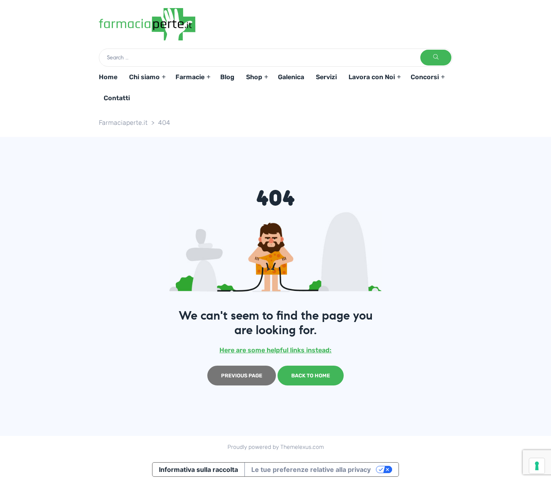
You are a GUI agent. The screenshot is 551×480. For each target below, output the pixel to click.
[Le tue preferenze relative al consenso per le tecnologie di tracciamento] (537, 466)
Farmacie (190, 77)
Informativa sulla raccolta (198, 469)
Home (108, 77)
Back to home (310, 376)
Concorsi (425, 77)
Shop (254, 77)
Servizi (326, 77)
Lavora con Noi (372, 77)
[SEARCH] (435, 57)
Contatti (117, 98)
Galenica (291, 77)
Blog (227, 77)
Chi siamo (144, 77)
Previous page (241, 376)
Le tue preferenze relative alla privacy (311, 469)
